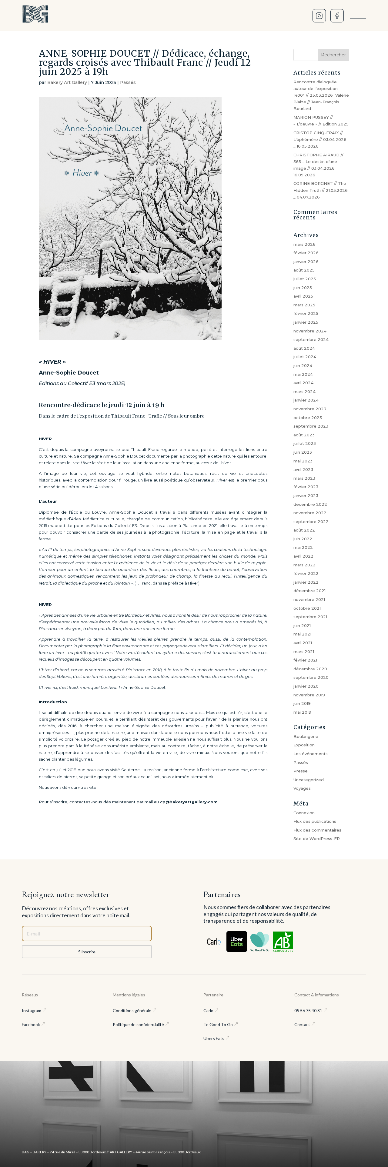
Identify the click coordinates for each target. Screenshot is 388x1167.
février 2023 (305, 486)
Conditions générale (132, 1010)
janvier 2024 (306, 400)
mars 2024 (304, 391)
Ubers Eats (213, 1038)
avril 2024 (303, 382)
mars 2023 (304, 478)
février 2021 (305, 660)
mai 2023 (303, 460)
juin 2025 (302, 287)
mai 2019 (302, 712)
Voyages (302, 788)
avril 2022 (303, 556)
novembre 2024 (309, 330)
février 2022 (306, 573)
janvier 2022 (306, 582)
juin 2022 (302, 538)
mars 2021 (303, 651)
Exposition (304, 744)
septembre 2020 (311, 677)
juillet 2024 (304, 356)
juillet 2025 (304, 278)
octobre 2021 (307, 608)
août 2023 (304, 434)
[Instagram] (319, 15)
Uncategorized (308, 779)
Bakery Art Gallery (67, 82)
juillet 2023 (304, 443)
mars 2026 (304, 244)
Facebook (31, 1024)
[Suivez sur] (213, 941)
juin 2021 (302, 625)
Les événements (310, 753)
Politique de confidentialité (138, 1024)
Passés (128, 82)
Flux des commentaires (317, 830)
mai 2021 (302, 634)
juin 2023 (302, 452)
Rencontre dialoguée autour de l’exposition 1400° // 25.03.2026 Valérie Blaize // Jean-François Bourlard (321, 95)
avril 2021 (302, 642)
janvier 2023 (305, 495)
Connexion (304, 812)
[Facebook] (337, 15)
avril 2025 (303, 296)
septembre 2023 (310, 426)
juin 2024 (302, 365)
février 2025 (305, 313)
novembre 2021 (309, 599)
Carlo (208, 1010)
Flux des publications (314, 821)
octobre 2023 (307, 417)
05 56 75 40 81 (308, 1010)
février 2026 (306, 252)
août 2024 (304, 348)
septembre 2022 (311, 521)
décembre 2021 (309, 590)
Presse (300, 771)
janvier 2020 (306, 686)
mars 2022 (304, 564)
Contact (302, 1024)
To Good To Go (218, 1024)
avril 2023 (303, 469)
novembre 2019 (309, 694)
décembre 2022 (310, 504)
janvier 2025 (305, 322)
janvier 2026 (306, 261)
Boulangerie (305, 736)
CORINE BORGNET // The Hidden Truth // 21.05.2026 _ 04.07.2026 (320, 190)
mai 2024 (303, 374)
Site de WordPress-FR (316, 838)
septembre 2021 (310, 616)
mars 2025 (304, 304)
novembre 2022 (309, 512)
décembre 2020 (310, 668)
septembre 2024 (311, 339)
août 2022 (304, 530)
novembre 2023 (309, 408)
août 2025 (304, 270)
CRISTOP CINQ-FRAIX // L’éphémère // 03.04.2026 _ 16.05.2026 (319, 139)
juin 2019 (302, 703)
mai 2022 (303, 547)
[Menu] (358, 16)
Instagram (31, 1010)
